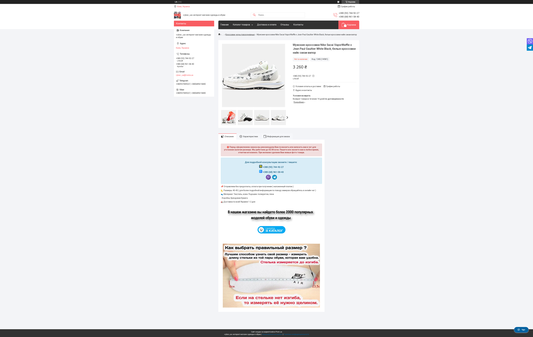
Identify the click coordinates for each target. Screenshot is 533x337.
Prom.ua (279, 332)
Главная (224, 24)
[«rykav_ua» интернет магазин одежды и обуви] (177, 15)
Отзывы (285, 24)
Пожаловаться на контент (272, 334)
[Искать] (254, 15)
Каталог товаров (241, 24)
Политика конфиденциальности (296, 334)
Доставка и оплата (266, 24)
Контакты (298, 24)
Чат (523, 330)
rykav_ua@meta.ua (184, 75)
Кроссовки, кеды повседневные (240, 34)
